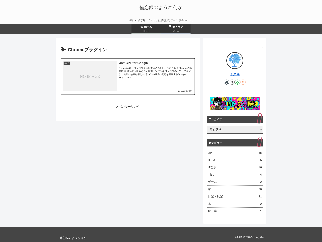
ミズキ (235, 74)
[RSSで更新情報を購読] (243, 82)
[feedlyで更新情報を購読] (237, 82)
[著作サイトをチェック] (226, 82)
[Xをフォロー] (232, 82)
